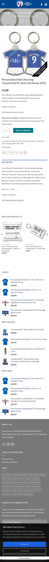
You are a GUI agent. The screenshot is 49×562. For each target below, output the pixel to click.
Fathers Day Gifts (26, 16)
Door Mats (6, 482)
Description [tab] (7, 162)
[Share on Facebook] (8, 153)
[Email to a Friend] (17, 153)
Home (6, 13)
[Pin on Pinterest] (21, 153)
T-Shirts (38, 490)
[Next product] (22, 21)
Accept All (24, 544)
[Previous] (1, 239)
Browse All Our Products (27, 141)
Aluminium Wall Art (21, 475)
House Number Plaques (23, 486)
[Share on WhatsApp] (4, 153)
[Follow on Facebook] (4, 444)
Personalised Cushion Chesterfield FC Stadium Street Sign (11, 248)
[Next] (47, 239)
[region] (24, 542)
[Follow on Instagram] (8, 444)
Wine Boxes (29, 494)
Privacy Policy (7, 459)
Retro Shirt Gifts (18, 143)
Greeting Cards (7, 486)
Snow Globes (23, 490)
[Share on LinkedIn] (25, 153)
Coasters (27, 479)
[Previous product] (27, 21)
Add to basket (23, 130)
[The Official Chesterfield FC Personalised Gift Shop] (24, 4)
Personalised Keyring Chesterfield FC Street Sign (35, 247)
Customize (24, 551)
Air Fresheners (7, 475)
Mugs (15, 490)
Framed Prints (22, 482)
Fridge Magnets (34, 482)
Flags (14, 482)
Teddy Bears (6, 494)
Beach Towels (7, 479)
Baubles (43, 475)
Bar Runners (34, 475)
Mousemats (6, 490)
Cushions (36, 479)
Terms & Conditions (10, 462)
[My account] (41, 4)
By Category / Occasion (30, 13)
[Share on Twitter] (13, 153)
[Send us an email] (13, 444)
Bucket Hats (18, 479)
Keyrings (9, 143)
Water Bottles (18, 494)
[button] (3, 4)
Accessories (14, 141)
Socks (32, 490)
